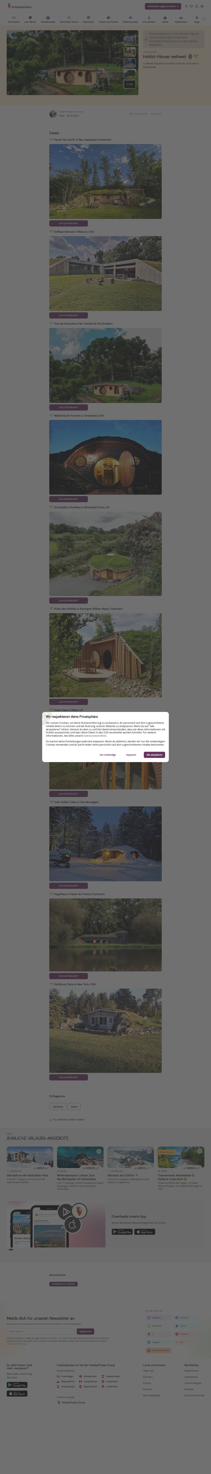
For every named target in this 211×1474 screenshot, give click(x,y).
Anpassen (131, 754)
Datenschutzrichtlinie (94, 735)
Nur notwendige (108, 754)
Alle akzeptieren (154, 754)
